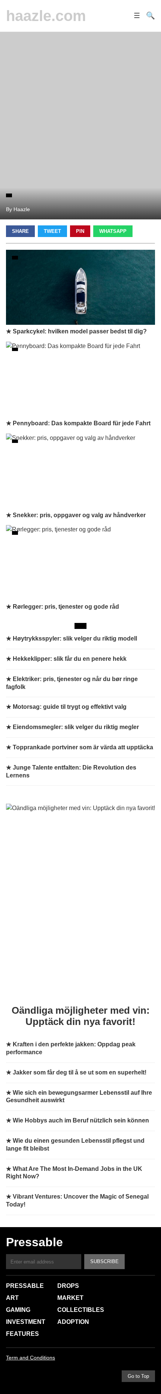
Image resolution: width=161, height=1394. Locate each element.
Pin (80, 231)
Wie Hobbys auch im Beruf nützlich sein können (81, 1120)
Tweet (52, 231)
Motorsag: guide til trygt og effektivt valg (70, 707)
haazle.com (46, 16)
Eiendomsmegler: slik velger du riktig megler (76, 727)
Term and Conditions (30, 1358)
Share (20, 231)
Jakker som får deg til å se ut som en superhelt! (79, 1072)
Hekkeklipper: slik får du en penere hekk (70, 659)
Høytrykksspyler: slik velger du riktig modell (75, 638)
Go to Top (138, 1376)
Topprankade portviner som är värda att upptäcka (83, 747)
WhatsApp (113, 231)
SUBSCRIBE (104, 1261)
